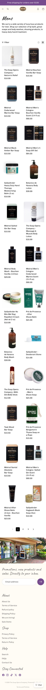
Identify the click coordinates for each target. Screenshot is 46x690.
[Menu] (2, 9)
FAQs (4, 658)
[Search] (7, 9)
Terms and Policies (23, 687)
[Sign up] (40, 581)
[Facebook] (3, 675)
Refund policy (8, 609)
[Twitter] (15, 675)
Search (5, 654)
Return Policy (8, 642)
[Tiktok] (11, 675)
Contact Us (7, 662)
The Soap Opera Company (18, 682)
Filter (6, 42)
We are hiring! (8, 618)
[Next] (33, 529)
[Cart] (43, 9)
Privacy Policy (8, 634)
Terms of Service (9, 605)
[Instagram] (7, 675)
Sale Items (6, 622)
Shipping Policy (8, 614)
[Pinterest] (20, 675)
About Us (6, 601)
